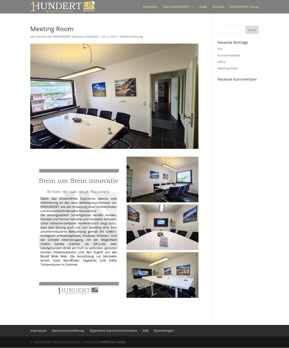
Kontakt (218, 7)
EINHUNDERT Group (244, 7)
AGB (146, 331)
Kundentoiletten (229, 55)
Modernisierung (131, 37)
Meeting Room (227, 68)
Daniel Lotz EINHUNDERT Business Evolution (67, 37)
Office (221, 62)
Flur (220, 49)
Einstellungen (164, 331)
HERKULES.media (112, 342)
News (203, 7)
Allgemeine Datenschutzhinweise (113, 331)
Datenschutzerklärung (68, 331)
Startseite (150, 7)
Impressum (38, 331)
